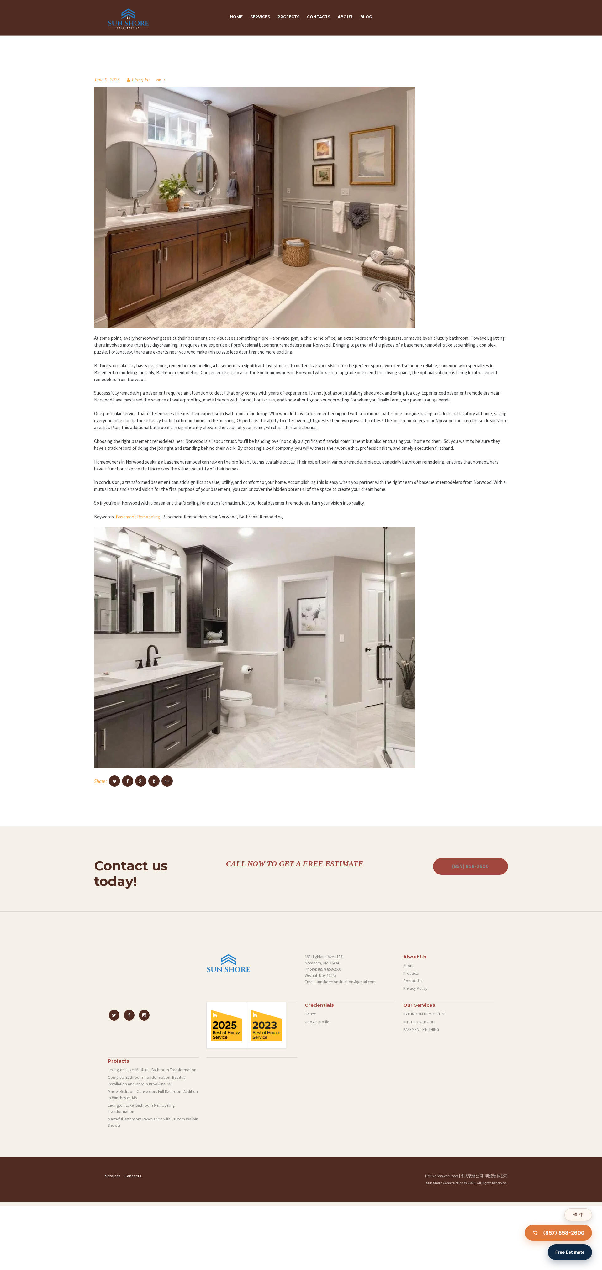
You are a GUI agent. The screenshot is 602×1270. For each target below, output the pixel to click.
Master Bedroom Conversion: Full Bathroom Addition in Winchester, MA (153, 1094)
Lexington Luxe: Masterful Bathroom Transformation (152, 1070)
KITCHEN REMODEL (419, 1022)
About (408, 965)
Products (411, 973)
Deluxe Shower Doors (441, 1175)
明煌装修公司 (496, 1175)
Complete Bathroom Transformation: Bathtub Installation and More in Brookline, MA (147, 1080)
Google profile (317, 1022)
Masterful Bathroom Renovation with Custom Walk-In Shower (153, 1122)
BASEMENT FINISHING (421, 1029)
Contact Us (412, 981)
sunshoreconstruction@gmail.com (346, 981)
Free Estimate (569, 1252)
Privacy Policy (415, 988)
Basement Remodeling (138, 517)
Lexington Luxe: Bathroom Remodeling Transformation (141, 1108)
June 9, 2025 (107, 79)
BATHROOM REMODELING (425, 1014)
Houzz (310, 1014)
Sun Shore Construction (444, 1182)
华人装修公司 (472, 1175)
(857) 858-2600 (470, 866)
